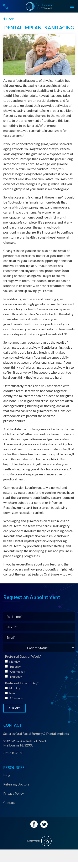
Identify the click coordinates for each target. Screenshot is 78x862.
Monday (14, 661)
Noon (12, 693)
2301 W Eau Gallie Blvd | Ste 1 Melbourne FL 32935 (24, 743)
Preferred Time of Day (22, 683)
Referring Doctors (16, 784)
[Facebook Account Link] (34, 824)
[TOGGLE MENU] (72, 6)
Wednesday (17, 671)
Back (10, 19)
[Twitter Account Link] (44, 824)
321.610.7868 (13, 753)
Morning (14, 688)
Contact (9, 802)
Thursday (15, 676)
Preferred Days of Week (23, 656)
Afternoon (16, 698)
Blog (6, 775)
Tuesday (15, 666)
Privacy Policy (13, 793)
